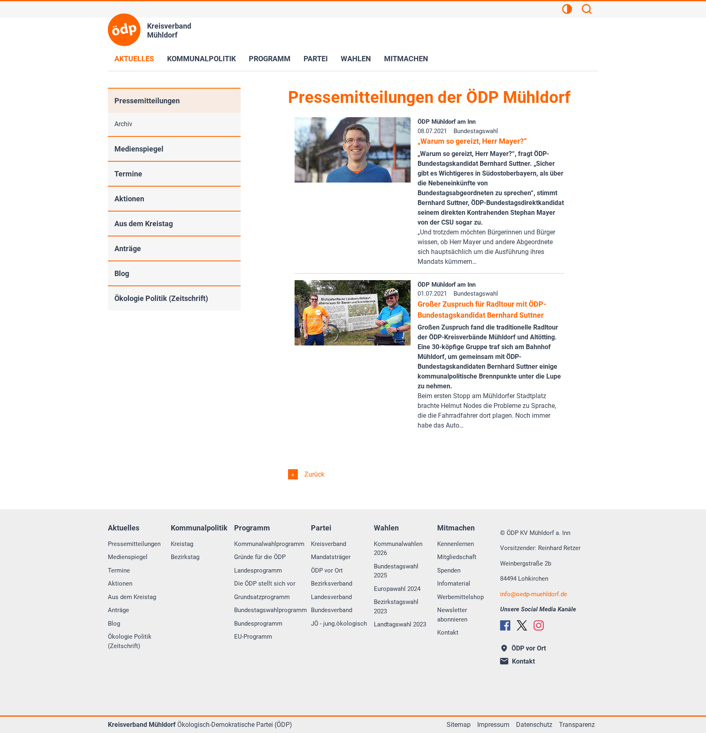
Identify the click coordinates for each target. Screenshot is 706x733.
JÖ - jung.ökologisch (339, 623)
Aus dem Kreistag (143, 223)
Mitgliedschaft (456, 557)
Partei (316, 58)
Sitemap (459, 725)
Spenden (448, 570)
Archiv (123, 124)
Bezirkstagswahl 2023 (396, 606)
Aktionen (129, 198)
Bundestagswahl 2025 (396, 571)
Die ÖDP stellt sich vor (264, 583)
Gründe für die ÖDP (260, 557)
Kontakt (447, 632)
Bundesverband (331, 610)
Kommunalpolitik (201, 58)
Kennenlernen (455, 544)
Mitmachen (406, 58)
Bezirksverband (331, 583)
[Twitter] (522, 625)
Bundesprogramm (258, 623)
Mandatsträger (331, 557)
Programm (269, 58)
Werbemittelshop (460, 597)
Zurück (313, 474)
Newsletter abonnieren (452, 614)
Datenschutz (534, 725)
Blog (121, 273)
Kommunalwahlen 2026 (398, 548)
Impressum (493, 725)
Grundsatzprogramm (262, 597)
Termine (128, 173)
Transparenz (577, 725)
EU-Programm (253, 636)
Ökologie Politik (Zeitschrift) (161, 298)
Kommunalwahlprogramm (269, 544)
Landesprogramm (258, 570)
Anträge (127, 248)
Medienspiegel (138, 149)
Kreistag (182, 544)
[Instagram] (539, 625)
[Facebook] (505, 625)
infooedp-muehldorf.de (533, 594)
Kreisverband (328, 544)
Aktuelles (134, 58)
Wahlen (356, 58)
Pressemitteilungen (147, 100)
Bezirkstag (185, 557)
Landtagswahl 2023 (400, 624)
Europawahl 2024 (397, 589)
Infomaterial (453, 583)
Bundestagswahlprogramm (270, 610)
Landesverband (331, 597)
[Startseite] (124, 29)
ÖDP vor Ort (327, 570)
